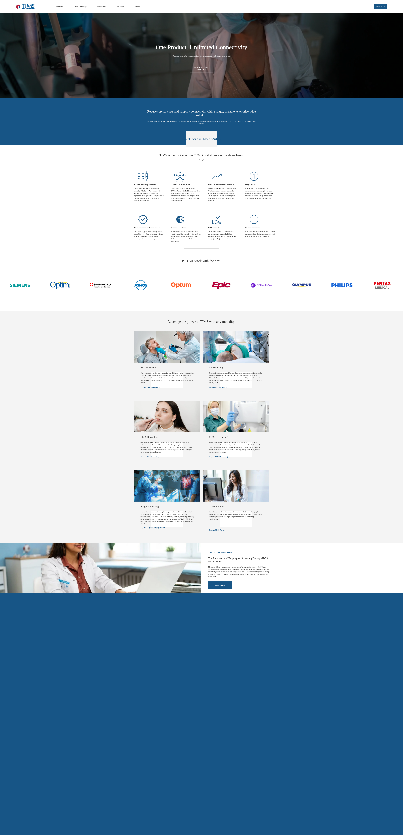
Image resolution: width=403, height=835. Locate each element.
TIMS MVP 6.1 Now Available (201, 69)
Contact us (380, 7)
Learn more (220, 585)
